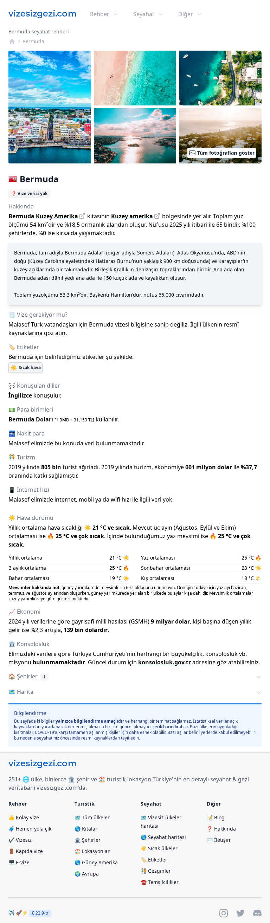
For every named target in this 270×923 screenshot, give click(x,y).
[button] (135, 677)
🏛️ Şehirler (88, 840)
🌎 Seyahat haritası (163, 837)
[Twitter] (240, 913)
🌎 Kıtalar (86, 828)
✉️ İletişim (219, 840)
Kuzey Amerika (57, 216)
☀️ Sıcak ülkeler (159, 848)
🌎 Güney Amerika (96, 862)
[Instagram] (223, 913)
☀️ (25, 368)
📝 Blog (216, 817)
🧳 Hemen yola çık (29, 828)
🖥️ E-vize (19, 862)
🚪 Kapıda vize (25, 851)
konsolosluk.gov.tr (164, 662)
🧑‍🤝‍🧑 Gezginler (156, 870)
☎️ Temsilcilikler (160, 882)
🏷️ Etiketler (154, 859)
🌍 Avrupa (87, 873)
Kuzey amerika (132, 216)
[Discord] (257, 913)
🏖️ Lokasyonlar (92, 851)
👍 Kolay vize (23, 817)
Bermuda (33, 41)
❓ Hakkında (221, 828)
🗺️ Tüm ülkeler (92, 817)
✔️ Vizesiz (20, 840)
